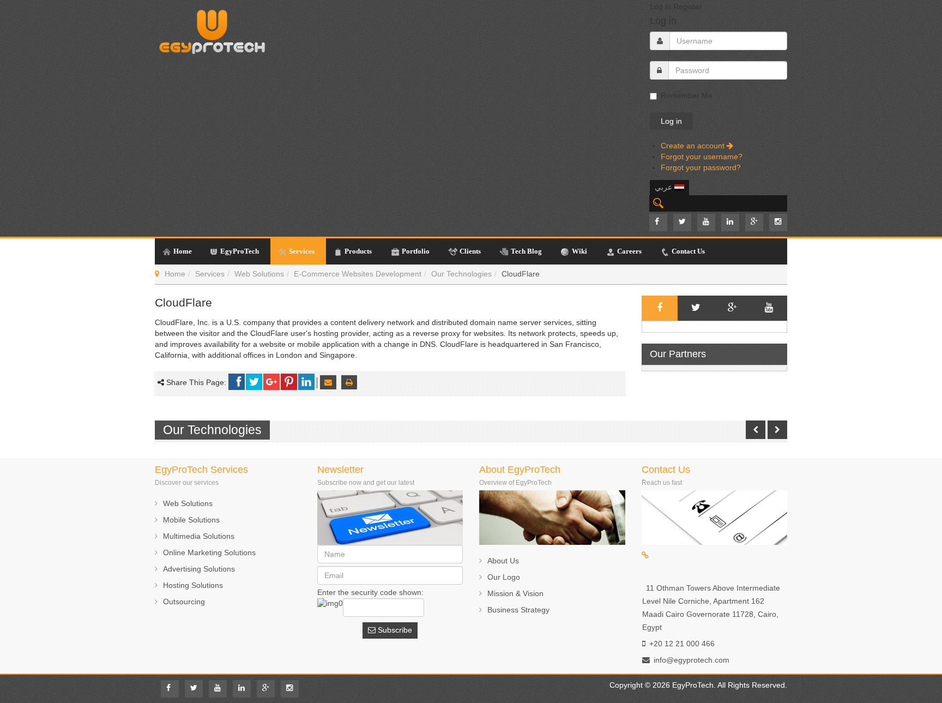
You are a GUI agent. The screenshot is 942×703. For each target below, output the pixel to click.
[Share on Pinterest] (289, 382)
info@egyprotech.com (691, 660)
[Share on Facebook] (236, 382)
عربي (664, 187)
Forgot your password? (701, 167)
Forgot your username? (701, 156)
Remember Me (686, 95)
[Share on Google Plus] (271, 382)
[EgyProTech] (212, 29)
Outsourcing (184, 601)
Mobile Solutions (191, 519)
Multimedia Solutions (198, 536)
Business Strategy (518, 609)
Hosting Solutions (193, 585)
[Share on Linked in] (306, 382)
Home (175, 273)
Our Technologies (461, 273)
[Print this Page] (349, 382)
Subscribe (394, 630)
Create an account (694, 145)
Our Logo (503, 577)
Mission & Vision (515, 593)
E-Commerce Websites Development (357, 273)
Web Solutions (259, 273)
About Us (503, 560)
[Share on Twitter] (254, 382)
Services (210, 273)
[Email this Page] (328, 382)
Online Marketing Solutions (209, 552)
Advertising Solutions (199, 568)
